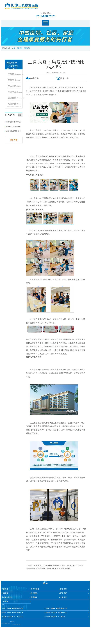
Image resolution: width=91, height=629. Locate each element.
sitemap (20, 624)
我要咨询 (13, 140)
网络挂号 (64, 78)
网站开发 (15, 624)
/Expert (14, 86)
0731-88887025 (45, 16)
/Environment (16, 98)
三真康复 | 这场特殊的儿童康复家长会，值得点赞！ (55, 565)
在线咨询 (34, 78)
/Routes (14, 104)
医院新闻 (27, 48)
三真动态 (19, 48)
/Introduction (16, 74)
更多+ (20, 115)
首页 (13, 48)
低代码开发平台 (17, 624)
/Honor (14, 80)
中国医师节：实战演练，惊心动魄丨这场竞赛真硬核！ (49, 569)
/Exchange (15, 92)
